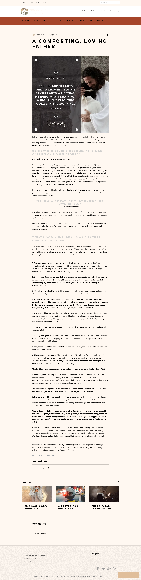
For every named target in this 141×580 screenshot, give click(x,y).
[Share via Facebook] (33, 468)
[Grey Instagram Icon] (115, 568)
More (98, 21)
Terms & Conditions (73, 576)
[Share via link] (48, 468)
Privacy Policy (60, 576)
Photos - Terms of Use (100, 576)
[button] (116, 21)
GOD (45, 461)
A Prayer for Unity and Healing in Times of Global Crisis (69, 507)
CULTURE (71, 21)
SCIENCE (59, 21)
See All (117, 482)
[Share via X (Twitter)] (38, 468)
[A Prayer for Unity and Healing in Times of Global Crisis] (70, 494)
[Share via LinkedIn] (43, 468)
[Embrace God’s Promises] (37, 494)
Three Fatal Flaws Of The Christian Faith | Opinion (104, 507)
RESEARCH (46, 21)
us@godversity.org (34, 562)
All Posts (25, 21)
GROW (40, 461)
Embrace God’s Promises (36, 507)
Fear (90, 21)
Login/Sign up (94, 554)
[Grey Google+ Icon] (109, 568)
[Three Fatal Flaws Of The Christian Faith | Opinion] (104, 494)
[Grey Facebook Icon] (97, 568)
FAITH (35, 21)
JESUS (82, 21)
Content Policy (86, 576)
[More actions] (107, 35)
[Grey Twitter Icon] (103, 568)
